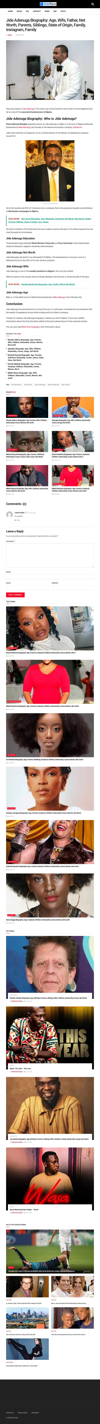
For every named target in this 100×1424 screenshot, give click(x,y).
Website (55, 583)
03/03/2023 (19, 35)
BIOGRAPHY (12, 415)
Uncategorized (60, 484)
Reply (18, 520)
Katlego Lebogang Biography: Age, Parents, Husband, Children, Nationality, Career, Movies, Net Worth (43, 813)
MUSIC (19, 11)
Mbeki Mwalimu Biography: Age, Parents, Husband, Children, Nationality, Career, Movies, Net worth (42, 706)
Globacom (77, 127)
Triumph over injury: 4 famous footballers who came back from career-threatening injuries (41, 1271)
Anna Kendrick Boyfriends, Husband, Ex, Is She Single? (21, 1366)
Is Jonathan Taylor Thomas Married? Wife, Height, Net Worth (23, 1303)
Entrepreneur (16, 385)
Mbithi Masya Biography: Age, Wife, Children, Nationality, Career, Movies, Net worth (25, 375)
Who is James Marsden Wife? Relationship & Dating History (68, 1303)
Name (8, 572)
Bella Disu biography (31, 327)
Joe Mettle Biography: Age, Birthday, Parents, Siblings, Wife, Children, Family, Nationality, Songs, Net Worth (49, 1139)
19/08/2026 (10, 923)
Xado (10, 35)
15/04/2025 (28, 1001)
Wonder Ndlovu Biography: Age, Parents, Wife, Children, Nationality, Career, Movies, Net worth (25, 342)
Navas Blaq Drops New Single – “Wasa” (24, 1210)
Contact (37, 11)
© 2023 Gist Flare (12, 1418)
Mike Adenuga (24, 127)
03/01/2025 (28, 1142)
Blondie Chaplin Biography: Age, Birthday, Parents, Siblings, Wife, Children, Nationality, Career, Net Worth (48, 998)
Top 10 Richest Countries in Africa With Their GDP (20, 1334)
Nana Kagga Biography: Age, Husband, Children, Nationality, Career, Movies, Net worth (38, 920)
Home (10, 11)
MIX (55, 11)
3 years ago (32, 513)
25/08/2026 (10, 426)
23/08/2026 (10, 494)
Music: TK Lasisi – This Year (20, 1069)
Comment (10, 541)
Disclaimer (35, 1412)
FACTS (63, 11)
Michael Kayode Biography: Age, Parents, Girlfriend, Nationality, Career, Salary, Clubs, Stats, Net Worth (26, 357)
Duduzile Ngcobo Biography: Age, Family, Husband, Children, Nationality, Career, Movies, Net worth (42, 866)
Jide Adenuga (28, 109)
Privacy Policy (22, 1412)
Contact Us (10, 1412)
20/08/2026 (10, 816)
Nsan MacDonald (17, 1001)
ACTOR (8, 1300)
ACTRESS (11, 755)
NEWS (47, 11)
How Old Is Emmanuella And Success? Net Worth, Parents (68, 1334)
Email (8, 583)
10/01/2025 (28, 1071)
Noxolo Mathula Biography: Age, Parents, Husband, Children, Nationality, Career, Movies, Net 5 (25, 366)
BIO (27, 11)
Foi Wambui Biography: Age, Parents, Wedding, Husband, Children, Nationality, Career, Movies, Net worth (44, 760)
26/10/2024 (28, 1212)
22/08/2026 (56, 494)
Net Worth (66, 385)
